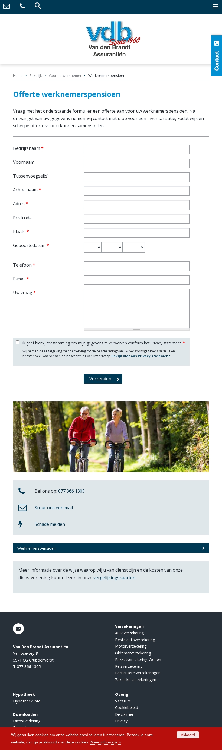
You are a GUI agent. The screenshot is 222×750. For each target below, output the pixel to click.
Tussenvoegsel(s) (31, 176)
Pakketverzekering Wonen (138, 659)
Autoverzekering (129, 632)
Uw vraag (24, 293)
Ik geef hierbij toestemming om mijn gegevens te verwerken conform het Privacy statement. (103, 343)
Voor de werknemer (65, 75)
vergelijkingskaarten (114, 578)
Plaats (21, 232)
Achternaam (27, 190)
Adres (20, 204)
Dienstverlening (27, 720)
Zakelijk (36, 75)
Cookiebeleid (126, 707)
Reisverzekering (129, 666)
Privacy (121, 720)
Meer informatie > (105, 742)
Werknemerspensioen (36, 548)
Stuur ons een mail (54, 508)
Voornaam (23, 162)
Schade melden (50, 524)
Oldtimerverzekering (133, 653)
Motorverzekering (131, 646)
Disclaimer (124, 714)
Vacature (123, 701)
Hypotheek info (27, 701)
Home (18, 75)
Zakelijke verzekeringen (135, 679)
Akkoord (188, 735)
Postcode (22, 218)
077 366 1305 (71, 491)
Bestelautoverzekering (135, 639)
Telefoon (24, 265)
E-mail (21, 279)
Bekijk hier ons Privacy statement (140, 356)
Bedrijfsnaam (28, 148)
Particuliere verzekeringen (138, 672)
